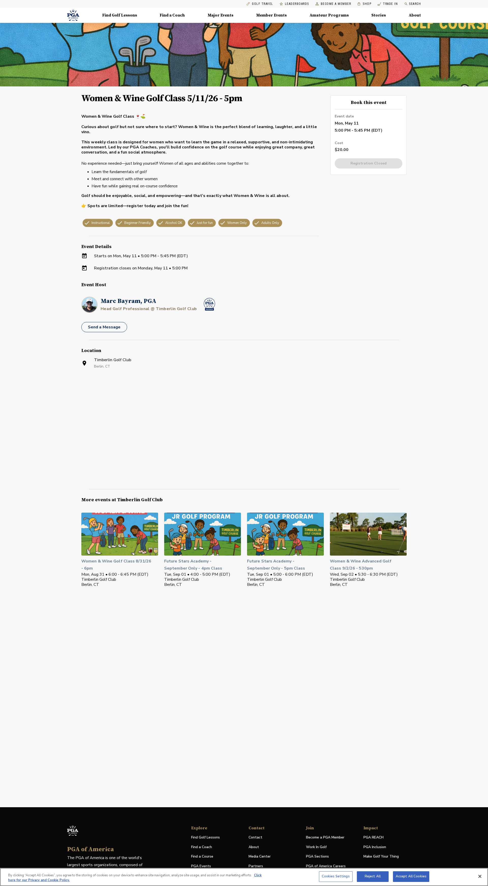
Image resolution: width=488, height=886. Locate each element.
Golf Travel (262, 4)
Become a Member (336, 4)
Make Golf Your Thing (381, 856)
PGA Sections (317, 856)
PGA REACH (373, 837)
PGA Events (201, 866)
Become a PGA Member (325, 837)
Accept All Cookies (411, 876)
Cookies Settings (336, 876)
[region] (244, 877)
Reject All (373, 876)
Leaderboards (297, 4)
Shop (364, 4)
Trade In (388, 4)
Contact (255, 837)
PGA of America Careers (326, 866)
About (415, 15)
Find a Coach (172, 15)
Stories (378, 15)
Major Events (220, 15)
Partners (256, 866)
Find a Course (202, 856)
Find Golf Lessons (119, 15)
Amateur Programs (329, 15)
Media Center (260, 856)
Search (415, 4)
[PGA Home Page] (73, 15)
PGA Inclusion (374, 847)
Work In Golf (316, 847)
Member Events (271, 15)
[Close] (479, 876)
